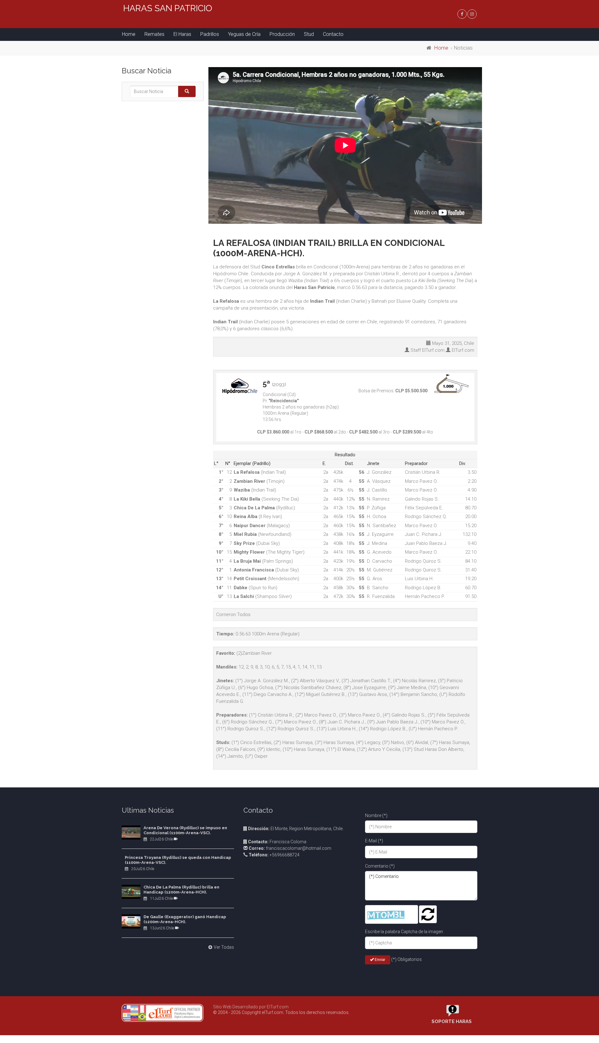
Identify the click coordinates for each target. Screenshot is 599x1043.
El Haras (182, 34)
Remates (154, 34)
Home (128, 34)
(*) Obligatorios (406, 959)
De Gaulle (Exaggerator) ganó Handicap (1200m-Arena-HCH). (185, 919)
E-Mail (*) (374, 840)
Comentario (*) (380, 866)
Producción (282, 34)
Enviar (379, 959)
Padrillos (209, 34)
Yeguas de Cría (244, 34)
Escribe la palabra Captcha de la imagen (404, 931)
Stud (309, 34)
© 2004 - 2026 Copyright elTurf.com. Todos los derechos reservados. (281, 1012)
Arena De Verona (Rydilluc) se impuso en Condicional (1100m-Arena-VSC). (185, 830)
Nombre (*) (376, 815)
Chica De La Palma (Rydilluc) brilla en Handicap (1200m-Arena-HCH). (181, 889)
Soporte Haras (451, 1021)
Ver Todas (224, 947)
